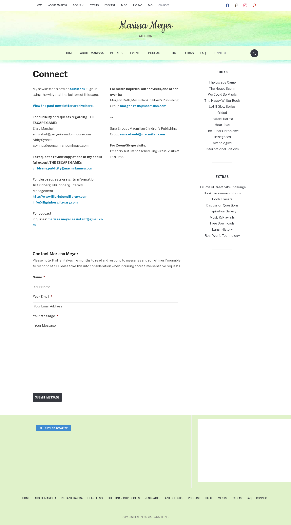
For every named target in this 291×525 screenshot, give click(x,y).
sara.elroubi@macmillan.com (142, 134)
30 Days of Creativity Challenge (222, 187)
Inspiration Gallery (222, 211)
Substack (77, 89)
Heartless (222, 125)
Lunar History (222, 229)
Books (77, 5)
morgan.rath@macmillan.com (143, 106)
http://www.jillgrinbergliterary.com (60, 197)
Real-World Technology (222, 236)
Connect (163, 5)
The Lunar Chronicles (222, 131)
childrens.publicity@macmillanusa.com (63, 168)
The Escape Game (222, 82)
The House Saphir (222, 88)
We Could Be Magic (222, 94)
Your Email (42, 297)
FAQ (150, 5)
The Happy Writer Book (222, 101)
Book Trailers (222, 199)
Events (94, 5)
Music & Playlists (222, 217)
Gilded (222, 113)
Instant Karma (222, 119)
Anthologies (222, 143)
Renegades (222, 137)
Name (39, 277)
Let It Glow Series (222, 106)
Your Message (45, 316)
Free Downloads (222, 223)
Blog (124, 5)
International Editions (222, 149)
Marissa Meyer (145, 25)
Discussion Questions (222, 205)
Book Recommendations (222, 193)
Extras (137, 5)
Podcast (110, 5)
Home (39, 5)
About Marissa (57, 5)
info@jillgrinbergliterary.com (55, 202)
